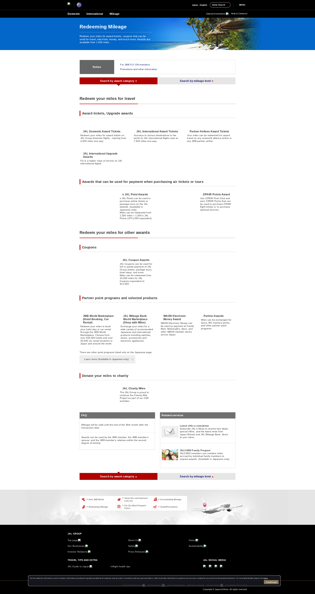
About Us (133, 540)
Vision (192, 540)
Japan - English (199, 5)
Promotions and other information (138, 69)
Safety (131, 546)
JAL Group (75, 533)
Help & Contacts (239, 13)
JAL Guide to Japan (78, 566)
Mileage (115, 13)
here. (266, 578)
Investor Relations (78, 551)
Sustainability (196, 546)
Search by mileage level (195, 81)
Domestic (74, 13)
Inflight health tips (120, 566)
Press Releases (136, 551)
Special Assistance (216, 14)
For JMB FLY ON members (135, 64)
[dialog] (154, 581)
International (94, 13)
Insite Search (218, 5)
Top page (73, 540)
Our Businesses (76, 546)
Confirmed (271, 582)
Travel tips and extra (83, 560)
